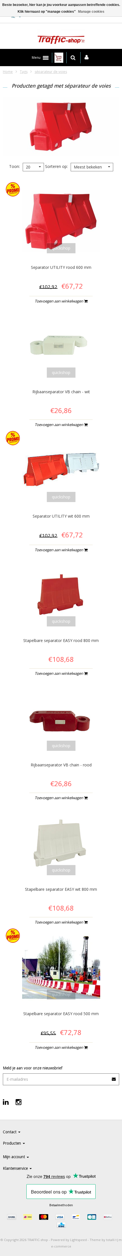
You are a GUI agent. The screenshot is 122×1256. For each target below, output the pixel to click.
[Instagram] (19, 1101)
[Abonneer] (114, 1077)
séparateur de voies (51, 71)
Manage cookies (91, 12)
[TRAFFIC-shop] (61, 37)
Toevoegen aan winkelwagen (59, 301)
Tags (24, 71)
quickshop (61, 248)
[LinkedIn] (6, 1101)
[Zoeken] (73, 57)
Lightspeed (78, 1240)
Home (8, 71)
